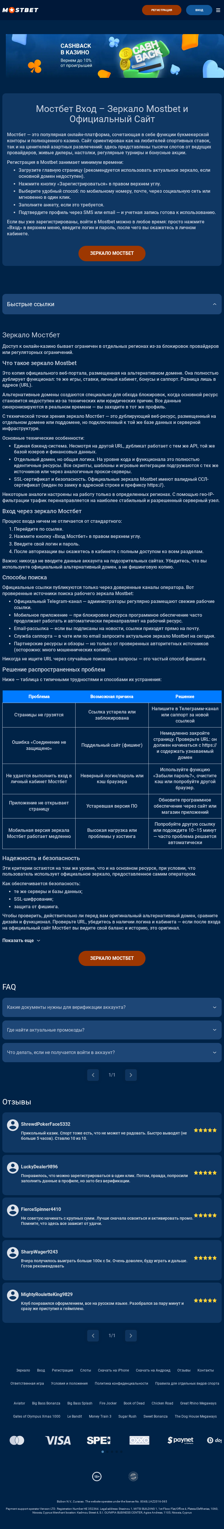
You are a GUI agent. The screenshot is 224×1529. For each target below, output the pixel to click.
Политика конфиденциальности (121, 1383)
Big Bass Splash (79, 1403)
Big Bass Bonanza (46, 1403)
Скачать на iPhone (113, 1370)
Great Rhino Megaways (198, 1403)
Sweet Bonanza (156, 1416)
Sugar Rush (127, 1416)
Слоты (85, 1370)
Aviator (19, 1403)
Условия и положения (69, 1383)
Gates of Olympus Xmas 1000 (36, 1416)
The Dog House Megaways (196, 1416)
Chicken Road (162, 1403)
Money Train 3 (100, 1416)
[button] (103, 1452)
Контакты (205, 1370)
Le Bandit (74, 1416)
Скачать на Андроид (153, 1370)
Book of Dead (134, 1403)
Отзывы (183, 1370)
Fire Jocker (108, 1403)
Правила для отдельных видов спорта (187, 1383)
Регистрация (62, 1370)
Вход (41, 1370)
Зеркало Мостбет (112, 253)
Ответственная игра (27, 1383)
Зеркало (23, 1370)
